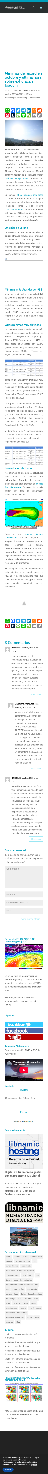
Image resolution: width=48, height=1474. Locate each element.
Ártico (18, 1322)
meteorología (10, 1299)
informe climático (18, 1289)
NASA (20, 1299)
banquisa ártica (36, 1257)
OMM (26, 1303)
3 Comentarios (33, 98)
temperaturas (22, 1313)
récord (31, 1308)
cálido (31, 1275)
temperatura (10, 1313)
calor (34, 1261)
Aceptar (8, 1470)
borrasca (9, 1261)
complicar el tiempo (14, 209)
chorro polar (10, 1271)
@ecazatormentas (13, 1098)
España (8, 1280)
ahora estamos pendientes (30, 195)
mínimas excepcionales (16, 178)
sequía (38, 1308)
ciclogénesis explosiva (25, 1271)
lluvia (16, 1294)
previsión (23, 1308)
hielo (7, 1289)
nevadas (28, 1299)
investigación (32, 1289)
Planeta (33, 1303)
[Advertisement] (24, 45)
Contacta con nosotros (17, 1194)
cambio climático (12, 1266)
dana (37, 1275)
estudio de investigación (23, 1280)
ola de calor (17, 1303)
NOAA (8, 1303)
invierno (9, 1294)
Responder (36, 694)
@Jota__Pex (29, 1098)
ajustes (34, 1465)
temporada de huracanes (15, 1317)
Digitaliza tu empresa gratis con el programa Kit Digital (23, 1174)
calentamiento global (22, 1261)
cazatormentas (26, 1266)
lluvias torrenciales (35, 1294)
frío (36, 1285)
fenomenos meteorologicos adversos (19, 1285)
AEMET (8, 1257)
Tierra (36, 1317)
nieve (36, 1299)
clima (24, 1275)
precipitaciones (11, 1308)
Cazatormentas (14, 90)
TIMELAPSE (31, 1050)
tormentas (9, 1322)
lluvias (23, 1294)
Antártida (17, 1257)
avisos (25, 1257)
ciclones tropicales (12, 1275)
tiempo (29, 1317)
